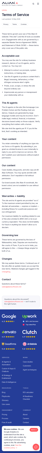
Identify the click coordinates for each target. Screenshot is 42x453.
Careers (26, 418)
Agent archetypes (30, 370)
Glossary (5, 400)
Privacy (5, 24)
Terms (14, 24)
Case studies (28, 362)
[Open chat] (36, 447)
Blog (3, 392)
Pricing (4, 414)
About (25, 414)
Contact (26, 422)
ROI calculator (28, 392)
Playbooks (6, 396)
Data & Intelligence (9, 382)
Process (5, 418)
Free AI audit (7, 422)
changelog (6, 272)
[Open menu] (38, 4)
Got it (33, 430)
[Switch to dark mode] (33, 4)
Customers (27, 366)
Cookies (24, 24)
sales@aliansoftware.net (11, 287)
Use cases (6, 404)
